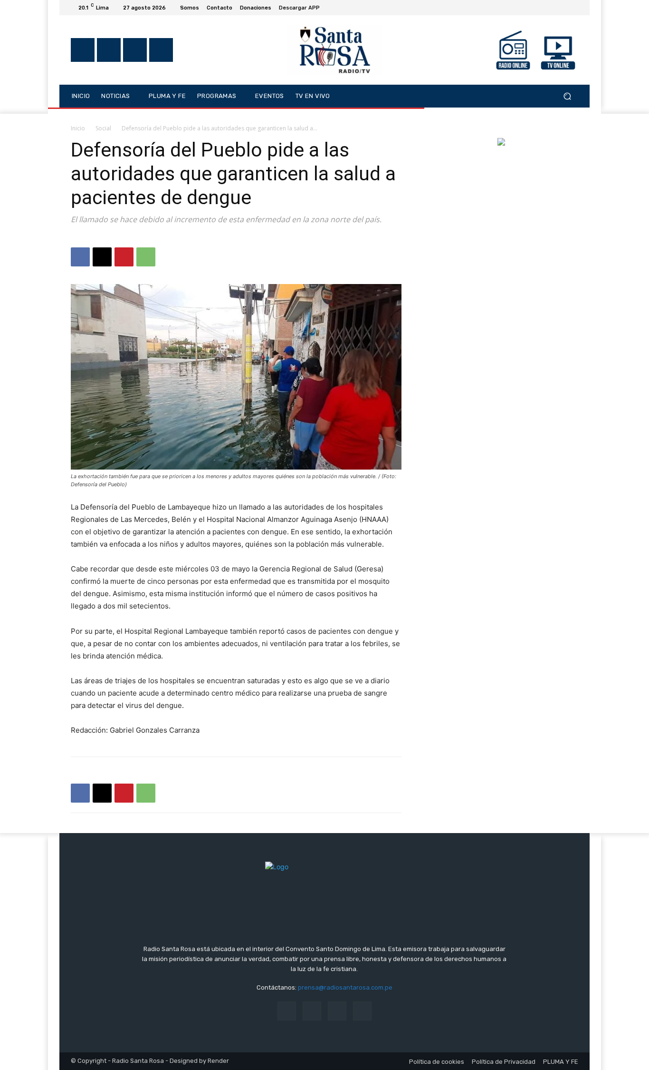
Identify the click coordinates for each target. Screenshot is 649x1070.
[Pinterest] (124, 256)
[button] (567, 96)
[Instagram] (538, 7)
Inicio (78, 128)
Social (103, 128)
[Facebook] (527, 7)
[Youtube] (572, 7)
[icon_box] (304, 9)
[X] (549, 7)
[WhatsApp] (145, 256)
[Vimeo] (561, 7)
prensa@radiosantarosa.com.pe (345, 987)
